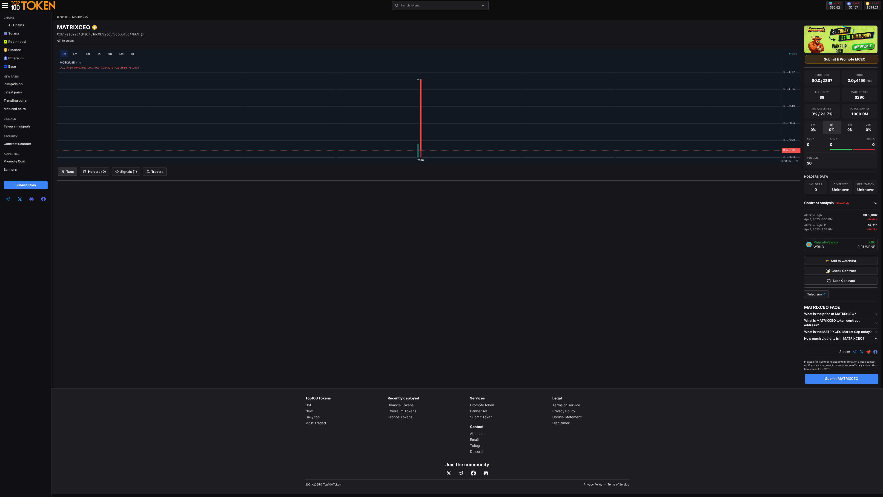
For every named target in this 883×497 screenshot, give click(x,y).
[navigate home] (33, 5)
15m (87, 53)
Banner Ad (478, 411)
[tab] (813, 127)
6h (110, 53)
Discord (476, 451)
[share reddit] (868, 352)
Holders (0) (97, 171)
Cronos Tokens (400, 417)
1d (132, 53)
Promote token (482, 405)
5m (75, 53)
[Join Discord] (485, 473)
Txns (70, 171)
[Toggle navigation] (5, 5)
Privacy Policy (563, 411)
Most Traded (315, 423)
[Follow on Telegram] (461, 473)
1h (98, 53)
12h (121, 53)
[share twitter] (862, 352)
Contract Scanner (17, 144)
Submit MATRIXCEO (841, 378)
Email (474, 439)
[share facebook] (875, 352)
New (309, 411)
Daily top (312, 417)
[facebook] (43, 199)
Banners (10, 169)
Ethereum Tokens (402, 411)
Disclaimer (561, 423)
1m (64, 53)
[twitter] (20, 199)
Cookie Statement (567, 417)
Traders (157, 171)
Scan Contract (844, 281)
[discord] (31, 199)
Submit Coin (25, 185)
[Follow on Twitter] (448, 473)
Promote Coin (14, 161)
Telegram (68, 40)
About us (477, 433)
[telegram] (8, 199)
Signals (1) (128, 171)
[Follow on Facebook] (473, 473)
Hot (308, 405)
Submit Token (481, 417)
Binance (62, 16)
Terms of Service (566, 405)
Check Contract (843, 271)
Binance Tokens (401, 405)
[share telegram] (855, 352)
